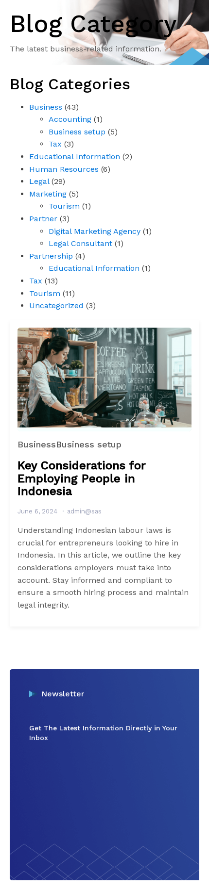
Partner (43, 218)
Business (45, 107)
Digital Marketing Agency (94, 231)
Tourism (64, 206)
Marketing (48, 193)
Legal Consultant (80, 243)
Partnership (51, 256)
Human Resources (64, 169)
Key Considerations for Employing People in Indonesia (81, 478)
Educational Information (74, 156)
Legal (39, 181)
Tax (55, 143)
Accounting (70, 119)
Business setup (77, 131)
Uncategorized (56, 305)
